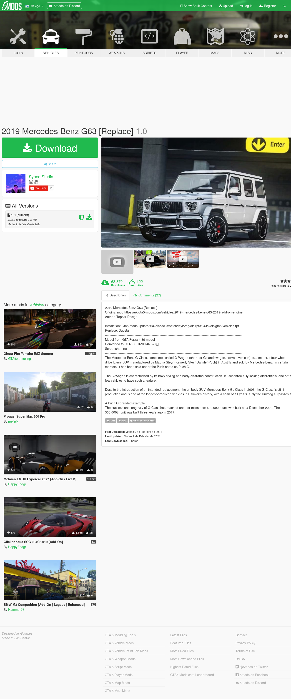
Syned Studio (41, 176)
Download (55, 147)
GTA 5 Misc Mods (117, 690)
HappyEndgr (17, 484)
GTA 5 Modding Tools (120, 635)
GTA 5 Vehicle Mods (119, 643)
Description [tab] (117, 295)
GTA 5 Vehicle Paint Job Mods (126, 651)
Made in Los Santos (16, 638)
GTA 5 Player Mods (119, 674)
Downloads (118, 285)
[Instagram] (31, 181)
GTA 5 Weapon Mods (120, 658)
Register (269, 5)
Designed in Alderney (17, 633)
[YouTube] (36, 181)
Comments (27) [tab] (149, 295)
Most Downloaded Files (187, 658)
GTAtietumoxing (19, 358)
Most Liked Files (182, 651)
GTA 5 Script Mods (118, 666)
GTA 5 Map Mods (117, 682)
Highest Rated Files (184, 666)
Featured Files (180, 643)
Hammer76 (16, 609)
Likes (140, 285)
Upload (227, 5)
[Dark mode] (284, 5)
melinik (13, 421)
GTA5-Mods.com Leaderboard (192, 674)
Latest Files (178, 635)
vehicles (37, 304)
